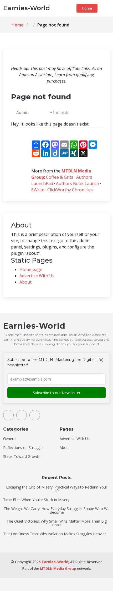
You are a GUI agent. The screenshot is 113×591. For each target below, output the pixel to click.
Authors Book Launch (77, 183)
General (9, 439)
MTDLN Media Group (58, 568)
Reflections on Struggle (23, 447)
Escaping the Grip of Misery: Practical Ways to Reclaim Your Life (56, 489)
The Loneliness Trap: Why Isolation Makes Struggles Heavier (54, 534)
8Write (37, 190)
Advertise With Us (36, 276)
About (25, 282)
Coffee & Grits (59, 177)
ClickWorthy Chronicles (70, 190)
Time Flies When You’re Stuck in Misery (36, 500)
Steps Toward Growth (21, 456)
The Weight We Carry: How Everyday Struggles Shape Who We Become (57, 510)
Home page (30, 269)
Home (87, 8)
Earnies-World (55, 561)
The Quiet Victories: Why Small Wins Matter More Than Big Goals (57, 523)
